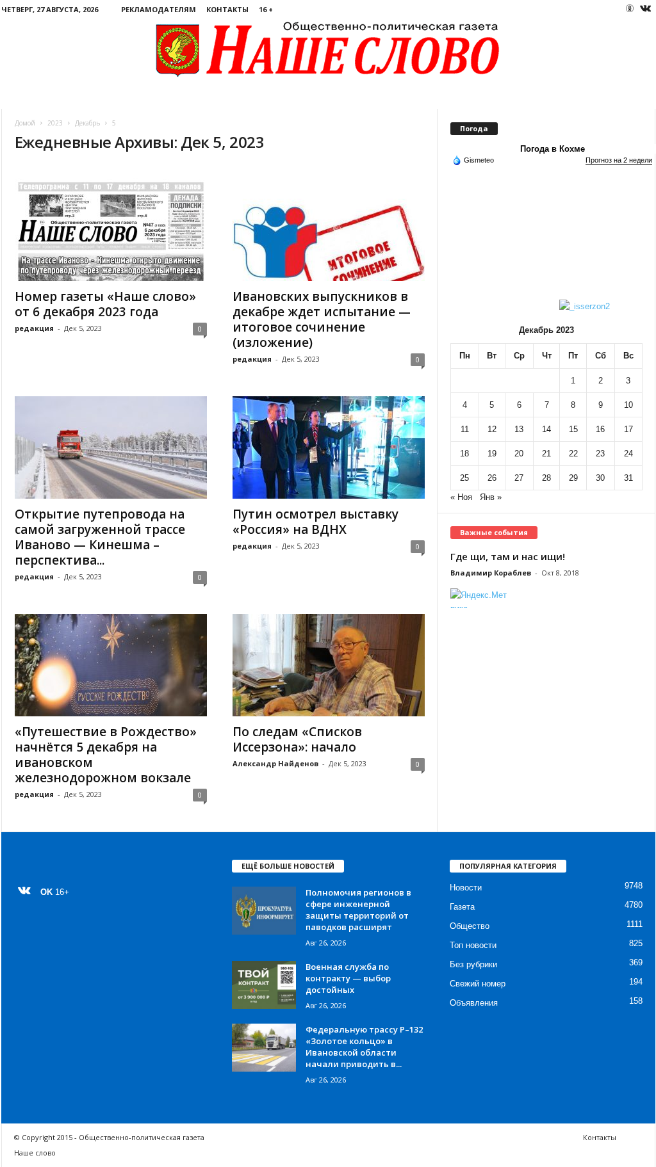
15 (573, 429)
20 (518, 453)
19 (492, 453)
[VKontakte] (645, 9)
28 (546, 478)
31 (628, 478)
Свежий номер (477, 983)
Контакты (227, 9)
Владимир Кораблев (490, 572)
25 (464, 478)
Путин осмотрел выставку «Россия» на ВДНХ (315, 522)
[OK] (630, 8)
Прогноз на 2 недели (619, 160)
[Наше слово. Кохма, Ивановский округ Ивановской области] (328, 48)
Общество (469, 926)
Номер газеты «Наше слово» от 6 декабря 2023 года (105, 304)
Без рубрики (473, 964)
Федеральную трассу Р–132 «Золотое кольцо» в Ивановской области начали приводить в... (364, 1047)
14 (546, 429)
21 (546, 453)
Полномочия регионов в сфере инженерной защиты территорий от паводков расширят (358, 910)
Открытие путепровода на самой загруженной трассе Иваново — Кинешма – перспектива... (100, 537)
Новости (466, 887)
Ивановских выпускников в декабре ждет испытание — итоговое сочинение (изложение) (322, 319)
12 (492, 429)
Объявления (474, 1003)
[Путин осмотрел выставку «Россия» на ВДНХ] (329, 447)
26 (492, 478)
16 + (266, 9)
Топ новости (473, 945)
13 (518, 429)
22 (573, 453)
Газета (462, 907)
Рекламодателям (158, 9)
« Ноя (461, 497)
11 (465, 429)
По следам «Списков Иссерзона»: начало (297, 739)
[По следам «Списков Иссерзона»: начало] (329, 665)
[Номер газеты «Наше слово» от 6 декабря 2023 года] (111, 230)
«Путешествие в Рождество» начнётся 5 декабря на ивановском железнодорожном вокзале (106, 754)
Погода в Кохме (552, 149)
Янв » (491, 497)
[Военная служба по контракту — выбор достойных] (264, 985)
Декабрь (87, 122)
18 (464, 453)
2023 (55, 122)
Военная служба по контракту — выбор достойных (348, 978)
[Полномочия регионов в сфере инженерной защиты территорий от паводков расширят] (264, 911)
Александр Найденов (275, 763)
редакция (34, 328)
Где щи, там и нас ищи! (507, 556)
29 (573, 478)
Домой (25, 122)
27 (518, 478)
